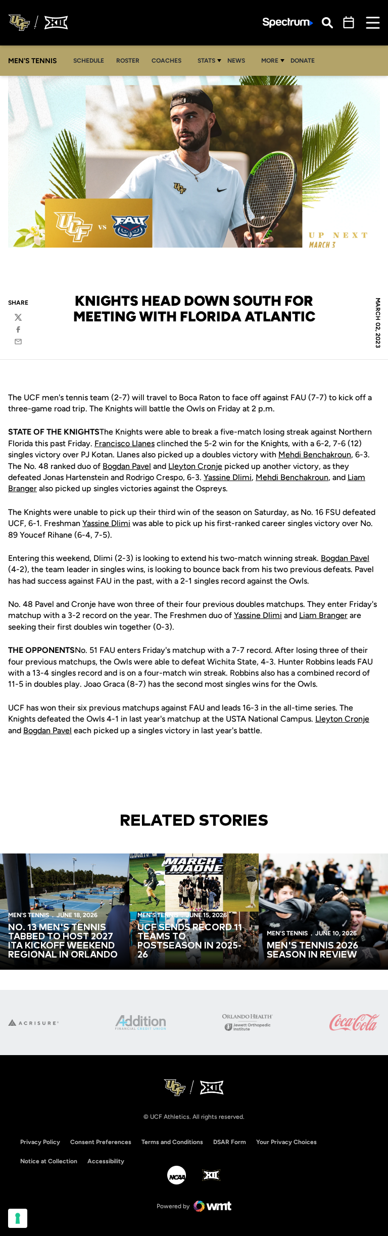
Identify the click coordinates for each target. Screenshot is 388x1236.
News (236, 60)
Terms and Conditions (172, 1142)
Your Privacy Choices (286, 1142)
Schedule (88, 60)
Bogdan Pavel (127, 466)
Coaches (166, 60)
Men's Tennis (28, 915)
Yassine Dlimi (228, 477)
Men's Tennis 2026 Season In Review (312, 950)
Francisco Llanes (124, 443)
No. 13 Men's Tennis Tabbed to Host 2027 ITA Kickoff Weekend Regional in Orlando (63, 941)
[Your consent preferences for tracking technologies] (17, 1218)
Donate (302, 60)
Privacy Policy (40, 1142)
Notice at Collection (48, 1161)
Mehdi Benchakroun (314, 454)
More (269, 60)
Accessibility (105, 1161)
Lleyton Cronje (195, 466)
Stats (206, 60)
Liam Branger (323, 615)
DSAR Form (229, 1142)
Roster (127, 60)
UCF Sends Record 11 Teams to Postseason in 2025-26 (189, 941)
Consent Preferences (100, 1142)
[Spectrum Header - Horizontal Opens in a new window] (288, 23)
